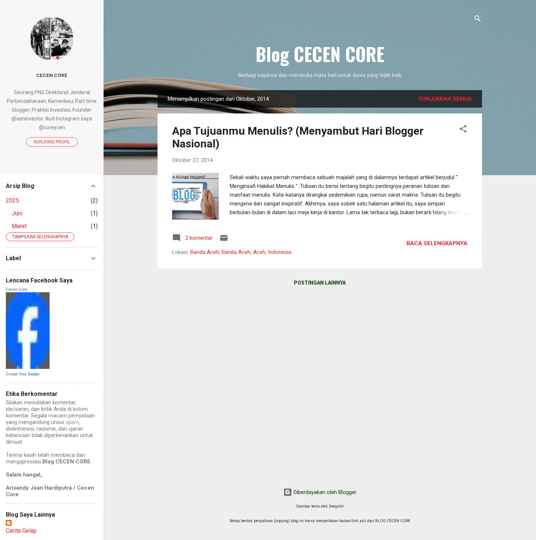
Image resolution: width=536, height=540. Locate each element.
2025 (12, 200)
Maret (19, 226)
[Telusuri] (477, 20)
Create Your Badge (22, 374)
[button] (463, 130)
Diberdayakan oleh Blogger (324, 492)
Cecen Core (51, 75)
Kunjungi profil (52, 141)
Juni (17, 213)
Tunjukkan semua (445, 99)
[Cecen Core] (28, 367)
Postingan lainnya (320, 283)
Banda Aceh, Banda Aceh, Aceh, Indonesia (240, 252)
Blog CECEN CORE (320, 53)
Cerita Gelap (21, 530)
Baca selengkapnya (437, 243)
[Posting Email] (224, 240)
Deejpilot (336, 506)
